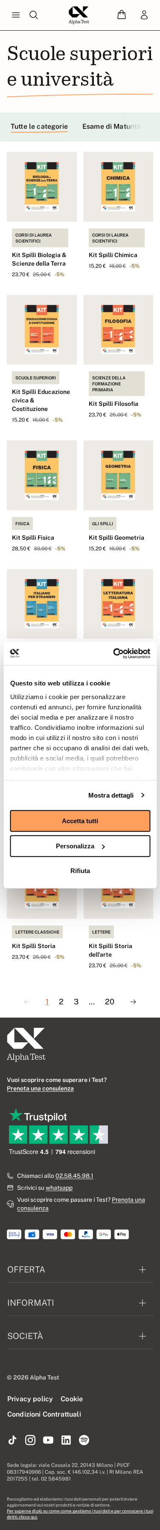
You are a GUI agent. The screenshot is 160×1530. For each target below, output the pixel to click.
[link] (144, 15)
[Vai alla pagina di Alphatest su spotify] (84, 1440)
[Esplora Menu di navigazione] (16, 15)
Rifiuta (80, 870)
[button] (121, 15)
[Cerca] (34, 15)
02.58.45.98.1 (74, 1175)
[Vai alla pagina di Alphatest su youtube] (48, 1440)
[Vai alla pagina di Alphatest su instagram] (30, 1440)
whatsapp (59, 1187)
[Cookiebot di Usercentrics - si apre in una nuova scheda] (114, 653)
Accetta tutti (80, 820)
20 (109, 1001)
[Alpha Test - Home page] (79, 15)
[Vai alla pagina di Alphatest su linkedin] (66, 1440)
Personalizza (75, 846)
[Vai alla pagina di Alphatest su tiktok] (12, 1440)
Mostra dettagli (111, 795)
